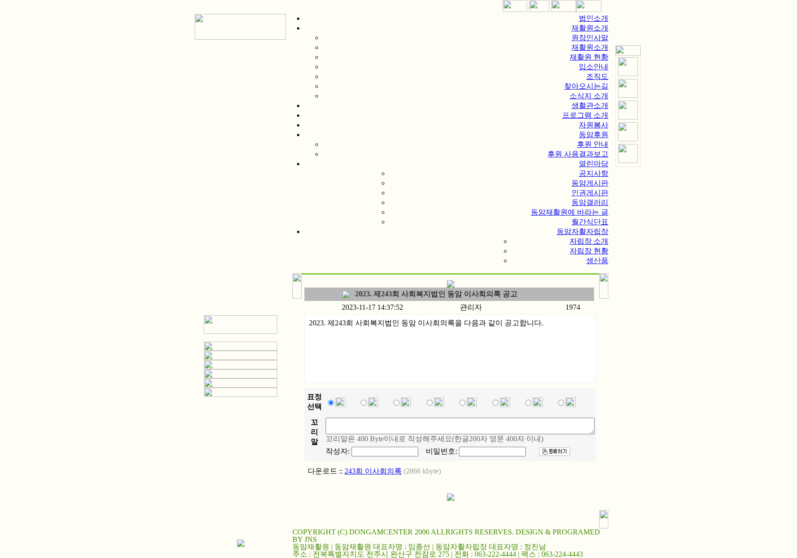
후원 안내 (592, 144)
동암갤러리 (589, 202)
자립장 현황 (589, 251)
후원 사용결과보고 (577, 154)
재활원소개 (589, 28)
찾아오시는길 (586, 86)
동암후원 (593, 134)
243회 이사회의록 (373, 471)
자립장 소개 (589, 241)
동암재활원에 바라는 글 (569, 212)
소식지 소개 (589, 96)
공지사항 (593, 173)
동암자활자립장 (582, 231)
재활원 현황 (589, 57)
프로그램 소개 (585, 115)
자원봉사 (593, 125)
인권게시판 (589, 193)
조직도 (597, 76)
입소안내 (593, 67)
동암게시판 (589, 183)
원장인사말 (589, 38)
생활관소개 (589, 105)
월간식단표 (589, 222)
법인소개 (593, 18)
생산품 (597, 260)
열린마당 (593, 164)
